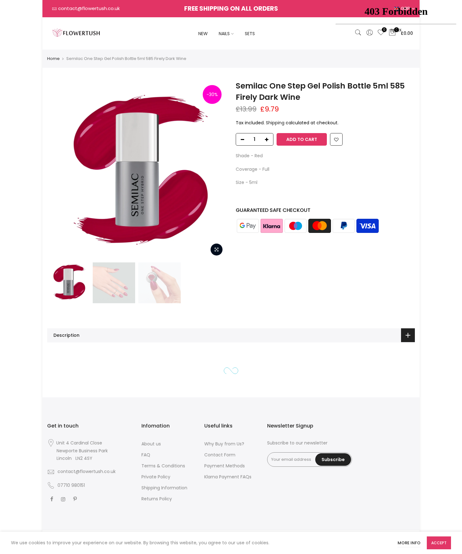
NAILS (224, 33)
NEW (203, 33)
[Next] (215, 169)
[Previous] (58, 169)
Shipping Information (164, 488)
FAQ (145, 455)
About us (151, 444)
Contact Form (219, 455)
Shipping (275, 123)
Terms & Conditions (163, 466)
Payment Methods (224, 466)
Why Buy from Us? (224, 444)
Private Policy (155, 477)
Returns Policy (156, 499)
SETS (250, 33)
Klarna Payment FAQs (227, 477)
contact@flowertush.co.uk (89, 8)
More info (409, 543)
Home (53, 59)
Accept (439, 543)
